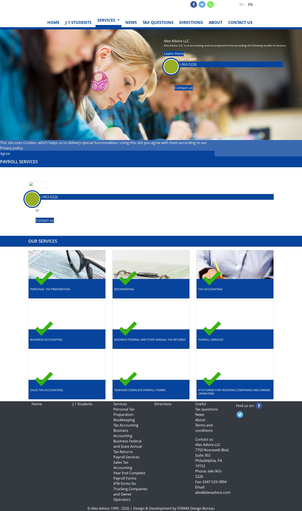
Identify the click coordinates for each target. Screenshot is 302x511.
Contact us (240, 22)
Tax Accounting (125, 425)
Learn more (173, 53)
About (215, 22)
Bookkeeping (124, 419)
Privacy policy (11, 148)
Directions (191, 22)
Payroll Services (126, 457)
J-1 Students (78, 22)
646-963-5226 (225, 4)
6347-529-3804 (215, 481)
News (131, 22)
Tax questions (158, 22)
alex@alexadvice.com (212, 492)
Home (53, 22)
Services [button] (106, 20)
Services (120, 404)
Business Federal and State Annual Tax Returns (127, 446)
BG (241, 4)
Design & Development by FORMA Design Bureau (174, 508)
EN (250, 4)
